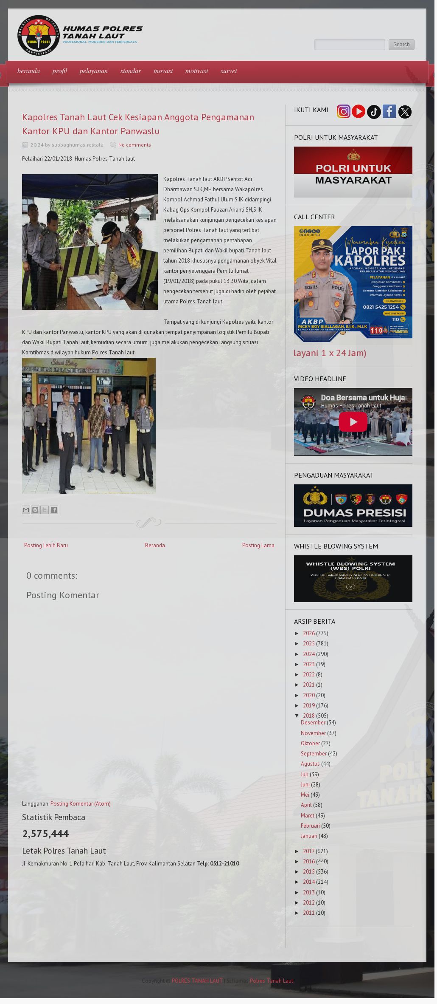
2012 (309, 902)
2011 (309, 912)
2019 (309, 705)
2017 (308, 851)
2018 (309, 715)
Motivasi (196, 70)
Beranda (155, 545)
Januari (309, 836)
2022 (309, 674)
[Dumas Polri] (353, 195)
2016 (309, 861)
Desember (313, 722)
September (314, 753)
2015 (309, 871)
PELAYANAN (94, 70)
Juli (304, 774)
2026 (309, 633)
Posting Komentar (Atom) (80, 803)
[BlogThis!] (35, 510)
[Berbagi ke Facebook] (54, 510)
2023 (309, 664)
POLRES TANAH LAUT (197, 980)
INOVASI (163, 70)
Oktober (310, 743)
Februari (310, 825)
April (306, 805)
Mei (305, 794)
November (313, 733)
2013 (309, 892)
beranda (28, 70)
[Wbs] (353, 600)
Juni (305, 784)
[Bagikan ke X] (44, 510)
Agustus (310, 763)
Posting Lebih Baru (46, 545)
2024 (309, 654)
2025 (309, 643)
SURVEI (229, 70)
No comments (134, 144)
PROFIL (60, 70)
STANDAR (130, 70)
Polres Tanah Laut (271, 980)
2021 (309, 684)
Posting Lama (258, 545)
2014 (309, 881)
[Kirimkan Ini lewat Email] (26, 510)
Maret (307, 815)
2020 (309, 695)
